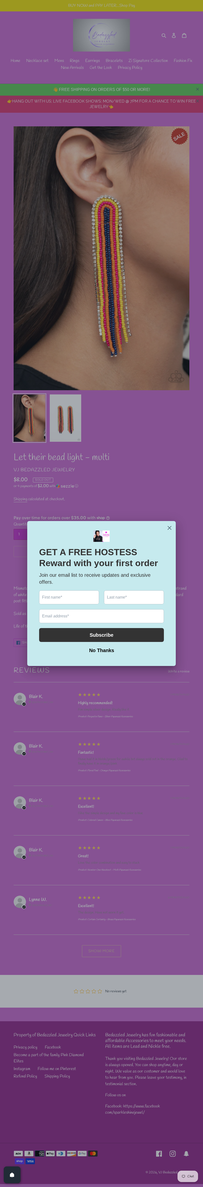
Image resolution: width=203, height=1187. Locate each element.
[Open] (12, 1174)
